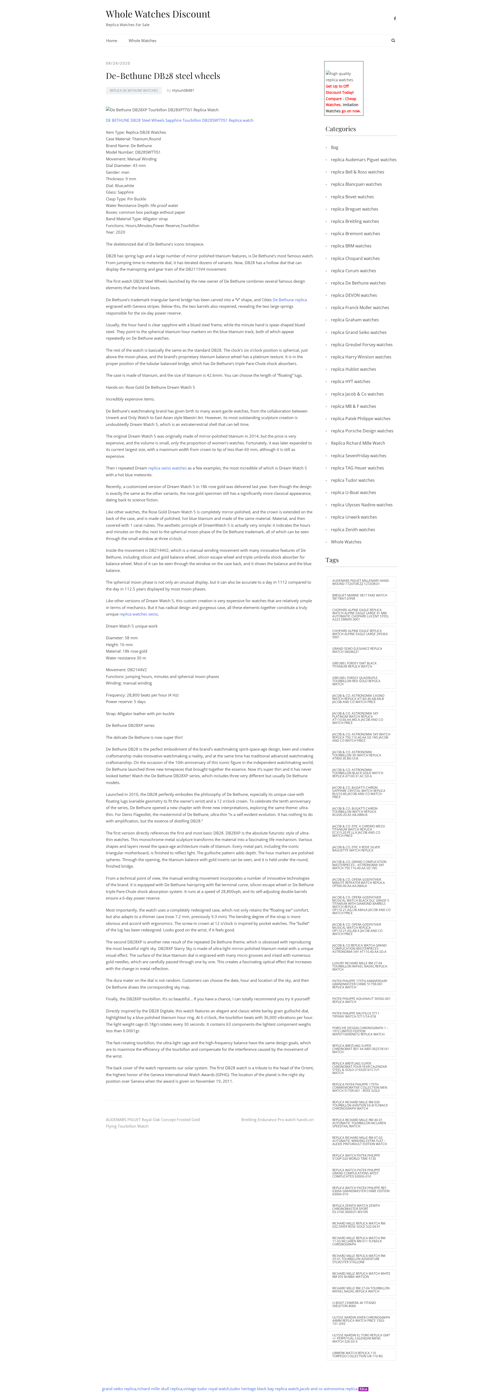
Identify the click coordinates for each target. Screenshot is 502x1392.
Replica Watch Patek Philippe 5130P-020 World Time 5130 (356, 1157)
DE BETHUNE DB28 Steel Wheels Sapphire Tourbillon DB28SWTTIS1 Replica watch (179, 120)
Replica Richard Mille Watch (358, 443)
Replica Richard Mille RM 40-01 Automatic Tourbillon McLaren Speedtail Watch (359, 1123)
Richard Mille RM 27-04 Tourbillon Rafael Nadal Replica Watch (361, 1290)
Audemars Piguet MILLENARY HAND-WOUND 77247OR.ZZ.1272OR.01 (361, 582)
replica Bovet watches (352, 197)
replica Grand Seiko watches (359, 332)
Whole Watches (142, 40)
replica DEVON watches (354, 295)
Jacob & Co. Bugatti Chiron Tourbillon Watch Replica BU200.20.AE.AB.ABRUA (355, 811)
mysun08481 (183, 90)
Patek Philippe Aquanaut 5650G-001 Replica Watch (361, 1000)
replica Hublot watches (353, 369)
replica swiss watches (167, 468)
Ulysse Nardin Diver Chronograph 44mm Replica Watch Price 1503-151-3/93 (361, 1320)
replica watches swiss (138, 614)
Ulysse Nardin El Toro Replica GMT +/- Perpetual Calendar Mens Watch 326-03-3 (361, 1338)
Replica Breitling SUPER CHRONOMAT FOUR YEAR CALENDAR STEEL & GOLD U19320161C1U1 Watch (359, 1068)
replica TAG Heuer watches (357, 468)
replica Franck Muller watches (360, 307)
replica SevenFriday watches (358, 456)
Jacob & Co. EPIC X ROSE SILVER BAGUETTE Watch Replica (356, 848)
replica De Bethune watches (134, 90)
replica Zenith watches (353, 529)
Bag (334, 147)
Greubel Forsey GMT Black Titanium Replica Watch (354, 665)
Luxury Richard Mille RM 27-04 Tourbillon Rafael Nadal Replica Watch (359, 966)
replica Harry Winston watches (361, 357)
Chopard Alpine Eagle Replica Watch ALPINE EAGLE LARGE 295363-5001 (360, 634)
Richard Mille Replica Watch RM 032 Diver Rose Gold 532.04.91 (358, 1225)
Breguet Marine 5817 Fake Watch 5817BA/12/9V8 (359, 597)
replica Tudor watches (353, 480)
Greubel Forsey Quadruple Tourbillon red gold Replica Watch (356, 681)
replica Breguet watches (354, 209)
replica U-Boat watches (353, 492)
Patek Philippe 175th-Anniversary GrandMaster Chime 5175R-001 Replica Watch (359, 984)
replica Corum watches (353, 271)
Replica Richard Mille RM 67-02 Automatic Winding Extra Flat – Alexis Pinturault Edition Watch (359, 1140)
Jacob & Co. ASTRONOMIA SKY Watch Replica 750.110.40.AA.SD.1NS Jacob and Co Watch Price (361, 737)
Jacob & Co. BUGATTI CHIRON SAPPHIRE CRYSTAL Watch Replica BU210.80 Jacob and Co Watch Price (358, 792)
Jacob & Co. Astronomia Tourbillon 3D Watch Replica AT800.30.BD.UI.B (356, 755)
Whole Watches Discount (158, 13)
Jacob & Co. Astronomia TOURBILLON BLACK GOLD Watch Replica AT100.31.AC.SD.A (357, 773)
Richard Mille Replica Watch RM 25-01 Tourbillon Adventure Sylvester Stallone (358, 1259)
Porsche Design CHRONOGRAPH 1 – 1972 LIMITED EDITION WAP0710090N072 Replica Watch (360, 1031)
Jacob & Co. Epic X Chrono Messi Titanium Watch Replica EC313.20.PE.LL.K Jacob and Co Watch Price (358, 831)
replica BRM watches (351, 246)
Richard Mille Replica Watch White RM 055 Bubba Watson (361, 1275)
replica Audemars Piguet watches (364, 160)
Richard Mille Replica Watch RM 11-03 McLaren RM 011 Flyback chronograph (358, 1241)
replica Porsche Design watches (362, 431)
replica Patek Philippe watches (361, 418)
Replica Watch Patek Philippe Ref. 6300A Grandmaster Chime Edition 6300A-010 (361, 1191)
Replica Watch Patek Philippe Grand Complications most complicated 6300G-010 (356, 1173)
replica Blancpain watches (356, 184)
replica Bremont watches (355, 233)
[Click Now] (344, 76)
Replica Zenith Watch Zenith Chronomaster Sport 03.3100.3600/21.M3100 (356, 1208)
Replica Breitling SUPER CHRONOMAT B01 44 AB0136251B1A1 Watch (360, 1048)
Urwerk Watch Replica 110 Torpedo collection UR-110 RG (357, 1354)
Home (111, 40)
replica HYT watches (350, 381)
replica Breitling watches (355, 221)
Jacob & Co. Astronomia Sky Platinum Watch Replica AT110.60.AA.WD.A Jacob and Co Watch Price (357, 718)
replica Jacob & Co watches (357, 394)
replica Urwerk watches (354, 517)
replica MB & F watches (353, 406)
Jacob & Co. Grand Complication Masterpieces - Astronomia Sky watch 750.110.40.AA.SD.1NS (359, 865)
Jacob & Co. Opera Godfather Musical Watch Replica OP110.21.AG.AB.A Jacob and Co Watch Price (357, 929)
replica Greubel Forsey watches (362, 344)
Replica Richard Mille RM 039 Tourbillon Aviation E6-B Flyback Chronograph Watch (360, 1105)
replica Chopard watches (355, 258)
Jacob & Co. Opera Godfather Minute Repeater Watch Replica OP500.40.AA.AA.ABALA (358, 882)
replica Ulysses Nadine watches (362, 505)
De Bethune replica (290, 299)
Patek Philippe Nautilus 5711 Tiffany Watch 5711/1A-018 (355, 1015)
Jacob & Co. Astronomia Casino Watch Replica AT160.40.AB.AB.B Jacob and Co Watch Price (358, 698)
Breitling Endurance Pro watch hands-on (277, 1119)
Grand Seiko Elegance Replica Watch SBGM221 (357, 650)
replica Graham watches (355, 320)
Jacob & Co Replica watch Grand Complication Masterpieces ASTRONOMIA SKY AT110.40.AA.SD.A (359, 948)
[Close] (361, 64)
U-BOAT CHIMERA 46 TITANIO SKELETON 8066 (354, 1304)
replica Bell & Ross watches (357, 172)
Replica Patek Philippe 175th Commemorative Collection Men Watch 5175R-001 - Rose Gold (359, 1087)
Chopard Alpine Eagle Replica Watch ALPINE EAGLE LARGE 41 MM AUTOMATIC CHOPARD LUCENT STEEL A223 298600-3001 (360, 615)
